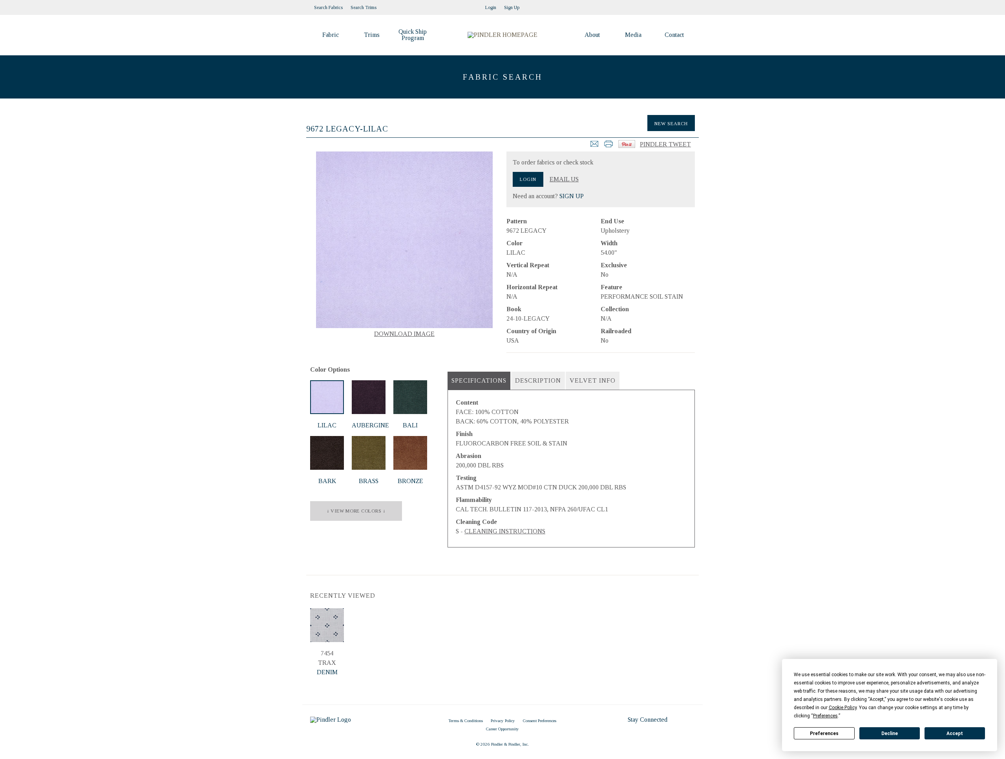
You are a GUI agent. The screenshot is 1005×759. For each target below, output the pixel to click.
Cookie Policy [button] (843, 707)
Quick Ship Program (412, 34)
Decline (889, 733)
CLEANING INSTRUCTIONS (504, 531)
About (592, 34)
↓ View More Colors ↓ (356, 511)
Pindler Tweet (665, 144)
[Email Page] (594, 146)
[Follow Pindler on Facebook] (683, 5)
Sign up (511, 7)
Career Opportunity (502, 728)
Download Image (404, 333)
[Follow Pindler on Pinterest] (675, 5)
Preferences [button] (825, 716)
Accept (955, 733)
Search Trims (363, 7)
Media (633, 34)
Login (490, 7)
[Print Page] (608, 146)
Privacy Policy (503, 720)
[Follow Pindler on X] (691, 5)
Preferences (824, 733)
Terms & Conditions (465, 720)
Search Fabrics (328, 7)
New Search (671, 123)
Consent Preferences (539, 720)
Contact (674, 34)
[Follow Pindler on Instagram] (667, 5)
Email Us (564, 179)
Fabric (330, 34)
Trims (372, 34)
